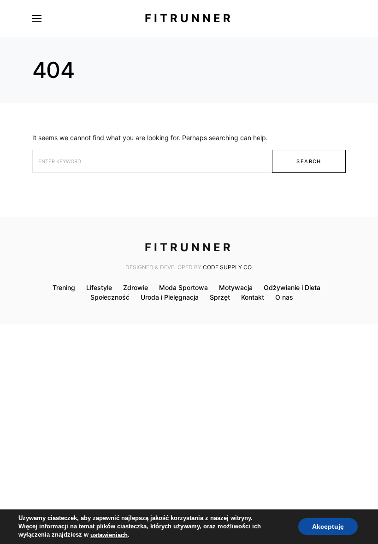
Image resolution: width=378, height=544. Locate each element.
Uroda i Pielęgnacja (170, 297)
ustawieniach (109, 535)
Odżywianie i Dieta (292, 287)
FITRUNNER (189, 18)
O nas (284, 297)
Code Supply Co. (228, 267)
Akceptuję (328, 527)
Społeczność (110, 297)
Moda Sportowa (183, 287)
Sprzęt (220, 297)
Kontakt (252, 297)
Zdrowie (135, 287)
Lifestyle (99, 287)
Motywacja (236, 287)
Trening (64, 287)
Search (308, 161)
